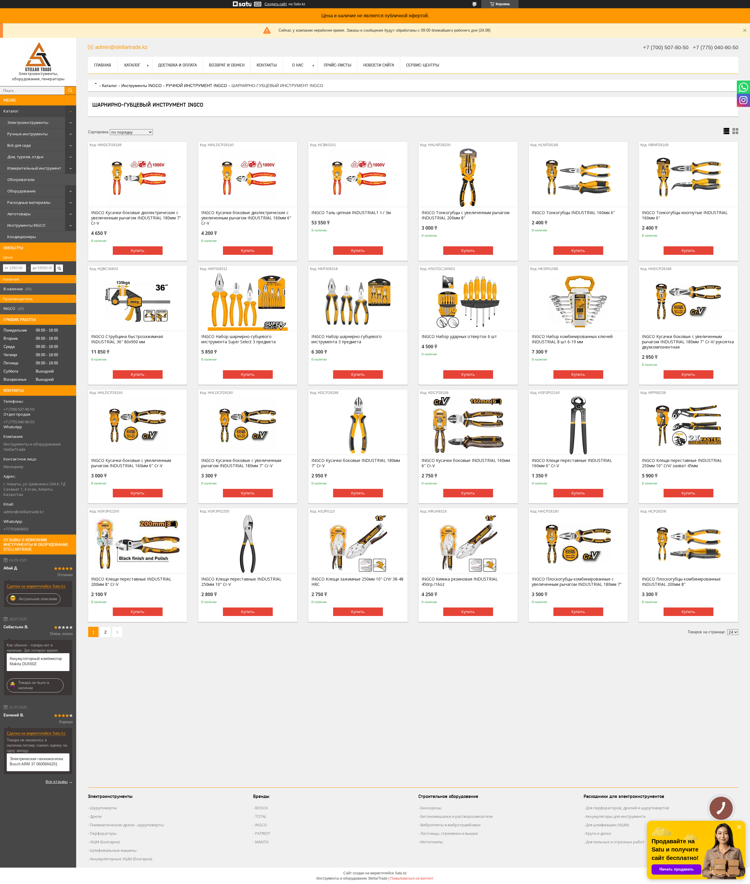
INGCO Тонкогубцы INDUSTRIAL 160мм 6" (573, 212)
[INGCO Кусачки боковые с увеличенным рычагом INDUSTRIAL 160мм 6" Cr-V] (137, 425)
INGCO (261, 824)
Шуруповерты (103, 807)
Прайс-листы (337, 65)
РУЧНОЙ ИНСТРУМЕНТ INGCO (196, 85)
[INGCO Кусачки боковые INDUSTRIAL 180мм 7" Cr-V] (357, 425)
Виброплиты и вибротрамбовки (450, 824)
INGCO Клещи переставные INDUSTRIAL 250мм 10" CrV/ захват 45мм (682, 463)
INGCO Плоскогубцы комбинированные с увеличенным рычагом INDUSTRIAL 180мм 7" (577, 581)
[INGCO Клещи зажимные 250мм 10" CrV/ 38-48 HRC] (357, 544)
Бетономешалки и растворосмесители (456, 816)
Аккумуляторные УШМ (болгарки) (121, 858)
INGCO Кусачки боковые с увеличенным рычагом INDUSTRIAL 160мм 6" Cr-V (131, 463)
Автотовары (19, 213)
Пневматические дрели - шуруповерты (127, 824)
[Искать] (70, 90)
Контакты (267, 65)
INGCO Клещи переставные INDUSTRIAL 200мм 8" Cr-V (131, 581)
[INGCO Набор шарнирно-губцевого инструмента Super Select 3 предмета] (247, 301)
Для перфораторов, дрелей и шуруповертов (627, 807)
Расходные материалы (28, 202)
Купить (137, 250)
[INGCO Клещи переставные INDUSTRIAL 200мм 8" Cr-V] (137, 544)
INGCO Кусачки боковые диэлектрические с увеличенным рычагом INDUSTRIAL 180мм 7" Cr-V (136, 218)
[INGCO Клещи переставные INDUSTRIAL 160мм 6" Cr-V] (578, 425)
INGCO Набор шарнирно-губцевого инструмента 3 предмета (346, 339)
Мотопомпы (431, 841)
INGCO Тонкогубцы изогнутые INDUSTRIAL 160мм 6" (685, 215)
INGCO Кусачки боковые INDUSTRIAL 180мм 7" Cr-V (355, 463)
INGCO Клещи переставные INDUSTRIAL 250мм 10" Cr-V (241, 581)
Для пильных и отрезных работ (615, 841)
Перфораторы (103, 833)
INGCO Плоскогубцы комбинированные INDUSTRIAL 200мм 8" (681, 581)
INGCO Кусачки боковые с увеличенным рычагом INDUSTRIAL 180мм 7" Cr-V (241, 463)
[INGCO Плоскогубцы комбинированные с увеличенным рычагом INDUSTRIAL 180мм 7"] (578, 544)
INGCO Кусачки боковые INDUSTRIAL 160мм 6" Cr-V (466, 463)
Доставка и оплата (177, 65)
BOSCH (261, 807)
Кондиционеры (21, 236)
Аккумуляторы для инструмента (615, 816)
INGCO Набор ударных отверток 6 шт (459, 336)
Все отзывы (57, 781)
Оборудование (21, 191)
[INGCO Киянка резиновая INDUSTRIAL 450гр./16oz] (468, 544)
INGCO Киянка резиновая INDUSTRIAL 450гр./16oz (460, 581)
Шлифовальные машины (113, 850)
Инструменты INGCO (26, 225)
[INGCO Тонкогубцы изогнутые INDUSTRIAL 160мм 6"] (688, 177)
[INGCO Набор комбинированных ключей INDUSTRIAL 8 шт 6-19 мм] (578, 301)
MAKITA (261, 841)
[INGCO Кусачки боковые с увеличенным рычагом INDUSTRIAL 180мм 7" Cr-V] (247, 425)
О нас (297, 65)
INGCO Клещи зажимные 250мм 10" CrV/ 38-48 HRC (357, 581)
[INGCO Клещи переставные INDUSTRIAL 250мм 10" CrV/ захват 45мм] (688, 425)
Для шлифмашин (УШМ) (607, 824)
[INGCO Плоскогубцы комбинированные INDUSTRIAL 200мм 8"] (688, 544)
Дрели (96, 816)
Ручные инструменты (27, 133)
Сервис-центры (422, 65)
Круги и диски (598, 833)
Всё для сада (19, 145)
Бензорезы (431, 807)
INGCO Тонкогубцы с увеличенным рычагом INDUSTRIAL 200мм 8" (465, 215)
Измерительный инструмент (34, 168)
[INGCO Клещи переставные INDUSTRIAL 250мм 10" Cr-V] (247, 544)
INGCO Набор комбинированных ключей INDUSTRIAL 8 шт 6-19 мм (572, 339)
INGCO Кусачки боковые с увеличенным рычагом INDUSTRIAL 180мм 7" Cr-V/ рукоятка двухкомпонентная (688, 342)
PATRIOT (262, 833)
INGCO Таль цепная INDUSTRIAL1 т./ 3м (351, 212)
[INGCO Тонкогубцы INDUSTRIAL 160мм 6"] (578, 177)
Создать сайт (276, 4)
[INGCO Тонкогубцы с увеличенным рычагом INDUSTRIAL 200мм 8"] (468, 177)
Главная (102, 65)
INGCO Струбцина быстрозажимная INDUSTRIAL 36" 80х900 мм (127, 339)
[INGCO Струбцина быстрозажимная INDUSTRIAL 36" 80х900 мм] (137, 301)
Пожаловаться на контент (412, 878)
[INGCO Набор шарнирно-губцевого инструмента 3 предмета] (357, 301)
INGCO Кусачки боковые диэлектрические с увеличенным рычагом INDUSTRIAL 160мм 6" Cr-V (246, 218)
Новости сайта (378, 65)
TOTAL (260, 816)
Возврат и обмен (227, 65)
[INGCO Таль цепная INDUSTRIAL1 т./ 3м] (357, 177)
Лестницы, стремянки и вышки (449, 833)
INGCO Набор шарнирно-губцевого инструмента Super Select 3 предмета (238, 339)
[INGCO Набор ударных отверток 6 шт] (468, 301)
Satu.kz (401, 873)
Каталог (11, 111)
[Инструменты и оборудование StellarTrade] (38, 56)
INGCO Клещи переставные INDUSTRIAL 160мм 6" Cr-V (572, 463)
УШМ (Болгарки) (105, 841)
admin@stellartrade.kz (24, 511)
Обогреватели (21, 179)
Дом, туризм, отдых (25, 156)
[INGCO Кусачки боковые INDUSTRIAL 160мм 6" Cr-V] (468, 425)
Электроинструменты (27, 122)
